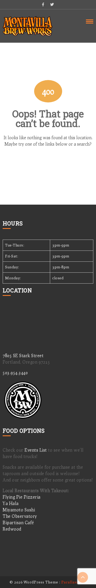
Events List (36, 449)
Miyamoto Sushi (19, 509)
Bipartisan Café (18, 522)
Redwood (12, 528)
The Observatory (20, 516)
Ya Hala (11, 503)
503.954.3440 (15, 372)
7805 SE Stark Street (23, 355)
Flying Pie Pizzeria (22, 496)
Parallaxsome (73, 582)
